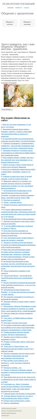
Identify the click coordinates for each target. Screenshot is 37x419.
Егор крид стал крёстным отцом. (15, 323)
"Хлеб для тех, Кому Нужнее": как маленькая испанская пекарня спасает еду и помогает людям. (17, 348)
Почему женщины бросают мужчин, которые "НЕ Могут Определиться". (15, 333)
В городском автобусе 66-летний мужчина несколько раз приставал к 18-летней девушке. (18, 140)
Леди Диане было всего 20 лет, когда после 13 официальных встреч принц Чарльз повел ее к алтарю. (18, 379)
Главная (10, 7)
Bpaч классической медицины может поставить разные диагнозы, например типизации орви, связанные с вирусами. (15, 251)
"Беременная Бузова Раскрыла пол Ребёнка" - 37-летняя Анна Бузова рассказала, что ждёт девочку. (18, 292)
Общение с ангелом (10, 23)
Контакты (3, 410)
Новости (18, 7)
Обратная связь (5, 415)
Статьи (26, 7)
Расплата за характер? (12, 200)
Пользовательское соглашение (14, 410)
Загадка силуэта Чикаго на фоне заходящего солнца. (14, 338)
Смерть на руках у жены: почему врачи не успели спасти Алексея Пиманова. (17, 165)
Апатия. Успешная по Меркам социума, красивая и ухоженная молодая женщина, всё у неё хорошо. (18, 372)
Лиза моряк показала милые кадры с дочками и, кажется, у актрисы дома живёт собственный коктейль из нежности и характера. (16, 132)
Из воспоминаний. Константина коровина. (19, 219)
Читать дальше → (7, 109)
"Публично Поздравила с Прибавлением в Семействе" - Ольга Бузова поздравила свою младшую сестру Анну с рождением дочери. (17, 145)
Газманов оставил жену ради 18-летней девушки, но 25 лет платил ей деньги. (16, 177)
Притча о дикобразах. (11, 403)
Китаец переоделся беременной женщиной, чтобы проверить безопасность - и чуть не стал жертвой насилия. (18, 284)
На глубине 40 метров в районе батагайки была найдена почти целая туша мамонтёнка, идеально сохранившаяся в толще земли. (17, 327)
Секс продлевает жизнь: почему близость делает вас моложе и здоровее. (17, 239)
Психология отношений (18, 3)
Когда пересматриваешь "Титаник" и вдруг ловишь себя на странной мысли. (18, 258)
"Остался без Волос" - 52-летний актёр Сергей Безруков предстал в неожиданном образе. (17, 277)
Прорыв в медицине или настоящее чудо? (19, 353)
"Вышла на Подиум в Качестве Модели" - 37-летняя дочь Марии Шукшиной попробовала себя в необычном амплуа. (18, 244)
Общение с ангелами (27, 23)
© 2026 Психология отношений (8, 408)
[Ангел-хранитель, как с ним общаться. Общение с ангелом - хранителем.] (18, 95)
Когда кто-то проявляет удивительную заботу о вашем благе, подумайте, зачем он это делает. (18, 171)
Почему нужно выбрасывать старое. (17, 401)
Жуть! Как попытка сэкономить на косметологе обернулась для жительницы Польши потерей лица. (16, 233)
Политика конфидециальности (8, 413)
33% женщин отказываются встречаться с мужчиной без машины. (17, 298)
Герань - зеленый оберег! (13, 202)
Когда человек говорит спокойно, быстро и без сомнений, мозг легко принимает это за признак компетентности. (17, 159)
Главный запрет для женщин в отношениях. (20, 393)
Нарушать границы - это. (13, 367)
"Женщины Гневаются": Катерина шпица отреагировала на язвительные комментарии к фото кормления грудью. (18, 152)
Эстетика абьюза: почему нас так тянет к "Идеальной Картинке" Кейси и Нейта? (17, 397)
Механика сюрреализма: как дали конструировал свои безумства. (14, 357)
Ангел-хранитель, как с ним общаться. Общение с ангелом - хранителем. (17, 46)
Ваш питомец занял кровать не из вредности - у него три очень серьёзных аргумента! (15, 362)
